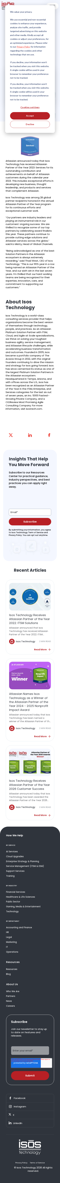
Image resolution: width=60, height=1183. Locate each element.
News (9, 1001)
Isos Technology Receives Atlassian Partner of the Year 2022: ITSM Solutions (29, 619)
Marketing (11, 942)
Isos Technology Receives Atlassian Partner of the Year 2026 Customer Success (29, 785)
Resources (11, 969)
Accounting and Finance (19, 927)
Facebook (19, 1098)
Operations (12, 951)
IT (7, 947)
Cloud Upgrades (15, 856)
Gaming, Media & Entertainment (23, 906)
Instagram (20, 1106)
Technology (12, 911)
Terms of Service (37, 1163)
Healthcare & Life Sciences (20, 896)
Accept (30, 115)
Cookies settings (30, 107)
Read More (40, 649)
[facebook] (49, 435)
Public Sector (13, 901)
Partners (10, 996)
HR (7, 932)
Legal (9, 937)
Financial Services (15, 892)
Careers (10, 1006)
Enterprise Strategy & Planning (22, 861)
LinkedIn (17, 1123)
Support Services (15, 871)
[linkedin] (30, 435)
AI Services (12, 851)
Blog (8, 974)
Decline (30, 124)
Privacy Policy (21, 1163)
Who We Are (12, 991)
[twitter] (11, 435)
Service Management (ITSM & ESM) (25, 866)
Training (10, 876)
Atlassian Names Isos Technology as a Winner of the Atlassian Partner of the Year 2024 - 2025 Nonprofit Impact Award (28, 702)
